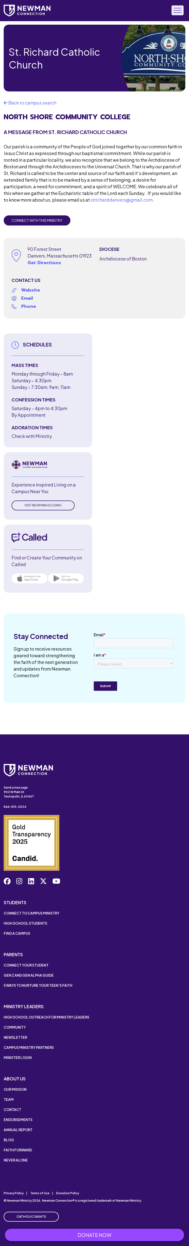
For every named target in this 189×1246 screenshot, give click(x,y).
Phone (28, 306)
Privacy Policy (14, 1193)
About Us (15, 1078)
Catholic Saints (31, 1216)
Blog (9, 1140)
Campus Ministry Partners (29, 1047)
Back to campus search (32, 102)
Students (15, 902)
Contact (12, 1109)
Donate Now (94, 1235)
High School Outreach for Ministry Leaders (46, 1017)
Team (9, 1099)
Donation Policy (67, 1193)
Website (30, 290)
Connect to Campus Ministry (31, 913)
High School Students (25, 923)
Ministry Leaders (24, 1006)
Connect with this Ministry (37, 220)
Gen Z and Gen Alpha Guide (29, 975)
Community (15, 1027)
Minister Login (18, 1057)
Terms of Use (39, 1193)
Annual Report (18, 1129)
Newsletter (15, 1037)
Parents (13, 954)
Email (27, 298)
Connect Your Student (26, 965)
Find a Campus (17, 933)
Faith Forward (18, 1150)
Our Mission (15, 1089)
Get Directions (44, 262)
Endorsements (18, 1119)
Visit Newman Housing (43, 505)
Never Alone (16, 1160)
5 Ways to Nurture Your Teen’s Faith (38, 985)
